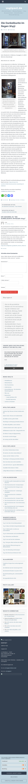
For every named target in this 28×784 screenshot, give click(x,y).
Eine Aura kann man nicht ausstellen (12, 461)
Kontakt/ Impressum (11, 399)
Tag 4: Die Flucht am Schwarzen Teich (12, 552)
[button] (2, 195)
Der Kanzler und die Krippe (9, 436)
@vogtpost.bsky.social (10, 668)
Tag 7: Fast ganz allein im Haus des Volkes (13, 542)
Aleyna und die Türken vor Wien (11, 456)
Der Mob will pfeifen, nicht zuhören (11, 424)
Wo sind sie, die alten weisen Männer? (12, 453)
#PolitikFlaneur (8, 380)
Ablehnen (14, 777)
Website (3, 287)
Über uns (7, 393)
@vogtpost (8, 671)
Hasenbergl (12, 199)
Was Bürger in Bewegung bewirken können (13, 421)
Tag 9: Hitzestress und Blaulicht (10, 536)
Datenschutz (8, 395)
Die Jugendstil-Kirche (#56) (9, 578)
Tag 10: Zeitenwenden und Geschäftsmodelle (13, 533)
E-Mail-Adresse (5, 280)
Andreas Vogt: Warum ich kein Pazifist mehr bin (13, 412)
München (17, 199)
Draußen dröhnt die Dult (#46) (9, 211)
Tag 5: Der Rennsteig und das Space (11, 549)
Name (3, 276)
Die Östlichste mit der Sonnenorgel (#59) (12, 567)
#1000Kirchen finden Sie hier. (8, 191)
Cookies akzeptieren (14, 773)
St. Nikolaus (22, 199)
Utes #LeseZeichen (9, 385)
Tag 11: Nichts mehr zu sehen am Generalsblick (11, 529)
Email (5, 359)
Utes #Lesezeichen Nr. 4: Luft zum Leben (14, 500)
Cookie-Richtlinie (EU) (11, 397)
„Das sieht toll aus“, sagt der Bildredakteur (13, 464)
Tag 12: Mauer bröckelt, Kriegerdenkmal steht (14, 526)
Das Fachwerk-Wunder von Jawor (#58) (12, 570)
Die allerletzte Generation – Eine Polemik (12, 205)
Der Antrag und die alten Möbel (10, 439)
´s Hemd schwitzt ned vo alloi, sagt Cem (12, 427)
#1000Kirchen (5, 199)
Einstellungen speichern (14, 780)
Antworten (4, 248)
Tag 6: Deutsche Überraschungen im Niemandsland (11, 546)
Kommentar (4, 261)
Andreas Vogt (12, 29)
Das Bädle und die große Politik (10, 418)
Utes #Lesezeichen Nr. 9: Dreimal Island (14, 484)
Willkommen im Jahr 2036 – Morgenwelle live (14, 430)
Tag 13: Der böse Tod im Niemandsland (12, 523)
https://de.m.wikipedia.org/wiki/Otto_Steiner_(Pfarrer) (13, 245)
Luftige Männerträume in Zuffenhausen (12, 470)
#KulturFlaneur (8, 382)
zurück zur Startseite (10, 401)
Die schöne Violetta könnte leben (11, 450)
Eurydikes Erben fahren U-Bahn (10, 467)
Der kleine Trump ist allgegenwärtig (11, 433)
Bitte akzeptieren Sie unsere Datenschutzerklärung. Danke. (10, 365)
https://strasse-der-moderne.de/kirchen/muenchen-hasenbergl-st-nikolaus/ (12, 183)
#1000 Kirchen (8, 387)
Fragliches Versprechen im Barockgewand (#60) (13, 564)
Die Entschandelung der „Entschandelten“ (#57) (13, 574)
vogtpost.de (14, 8)
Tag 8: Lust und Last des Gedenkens (11, 539)
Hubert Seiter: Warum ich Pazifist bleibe (12, 415)
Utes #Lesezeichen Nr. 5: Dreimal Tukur (14, 498)
